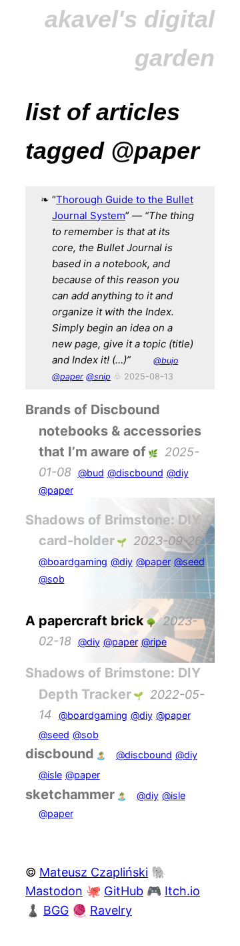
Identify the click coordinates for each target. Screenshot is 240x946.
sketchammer (70, 794)
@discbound (135, 472)
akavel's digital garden (130, 38)
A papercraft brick (84, 621)
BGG (56, 910)
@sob (52, 579)
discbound (59, 754)
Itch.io (182, 891)
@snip (98, 376)
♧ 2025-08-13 (143, 376)
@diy (178, 472)
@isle (50, 774)
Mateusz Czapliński (93, 872)
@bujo (165, 360)
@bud (91, 472)
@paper (67, 376)
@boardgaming (73, 561)
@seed (189, 561)
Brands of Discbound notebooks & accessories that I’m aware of (113, 431)
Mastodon (54, 891)
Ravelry (111, 910)
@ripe (154, 641)
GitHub (123, 891)
